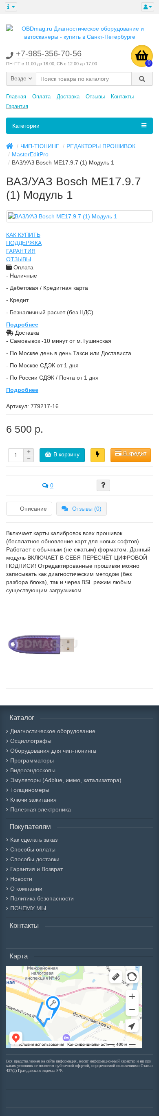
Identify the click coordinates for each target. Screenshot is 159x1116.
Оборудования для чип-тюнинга (53, 750)
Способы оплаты (32, 849)
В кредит (133, 453)
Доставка (68, 96)
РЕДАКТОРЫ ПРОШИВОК (100, 146)
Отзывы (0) (87, 508)
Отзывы (95, 96)
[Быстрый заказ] (98, 455)
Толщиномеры (29, 790)
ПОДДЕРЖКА (24, 243)
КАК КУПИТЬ (23, 234)
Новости (21, 879)
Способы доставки (35, 859)
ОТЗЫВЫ (18, 259)
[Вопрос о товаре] (103, 485)
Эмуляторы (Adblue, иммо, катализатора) (65, 780)
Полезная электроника (40, 809)
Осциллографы (30, 741)
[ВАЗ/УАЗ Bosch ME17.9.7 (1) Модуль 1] (79, 216)
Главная (16, 96)
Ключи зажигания (33, 799)
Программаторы (32, 760)
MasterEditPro (30, 154)
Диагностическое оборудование (52, 731)
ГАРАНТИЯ (20, 251)
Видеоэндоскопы (32, 770)
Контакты (122, 96)
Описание (33, 508)
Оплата (41, 96)
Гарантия (17, 106)
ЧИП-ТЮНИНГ (39, 146)
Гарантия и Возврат (36, 869)
